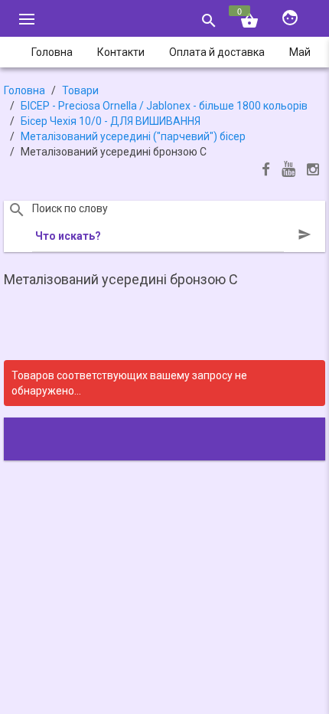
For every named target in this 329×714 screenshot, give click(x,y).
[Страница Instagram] (313, 171)
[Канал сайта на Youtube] (288, 170)
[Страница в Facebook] (266, 171)
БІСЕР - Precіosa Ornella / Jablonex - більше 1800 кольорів (164, 106)
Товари (80, 90)
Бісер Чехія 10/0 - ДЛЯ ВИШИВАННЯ (110, 121)
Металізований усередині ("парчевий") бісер (133, 136)
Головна (24, 90)
